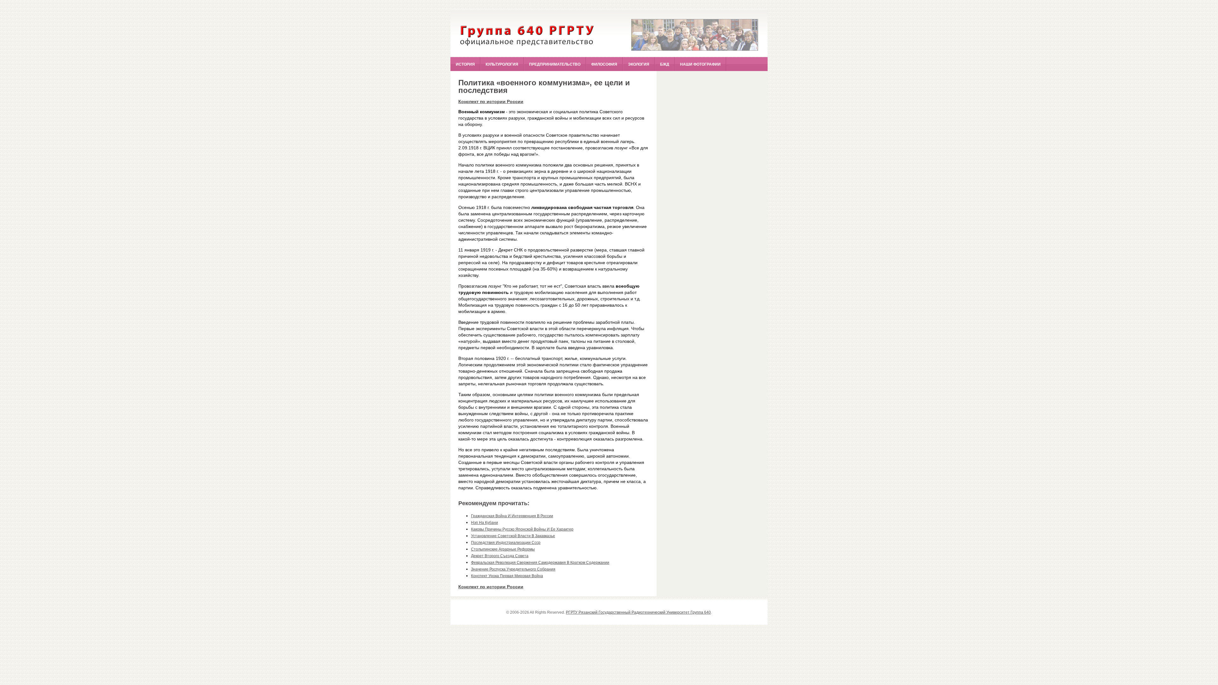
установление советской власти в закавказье (513, 536)
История (465, 64)
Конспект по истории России (490, 101)
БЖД (664, 64)
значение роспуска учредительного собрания (513, 569)
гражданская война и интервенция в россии (512, 516)
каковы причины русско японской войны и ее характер (522, 529)
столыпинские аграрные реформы (503, 549)
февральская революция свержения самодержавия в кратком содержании (540, 562)
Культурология (502, 64)
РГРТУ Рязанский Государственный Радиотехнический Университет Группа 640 (638, 612)
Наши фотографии (700, 64)
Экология (638, 64)
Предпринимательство (554, 64)
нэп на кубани (484, 522)
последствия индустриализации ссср (505, 542)
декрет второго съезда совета (499, 556)
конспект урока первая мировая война (507, 576)
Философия (604, 64)
